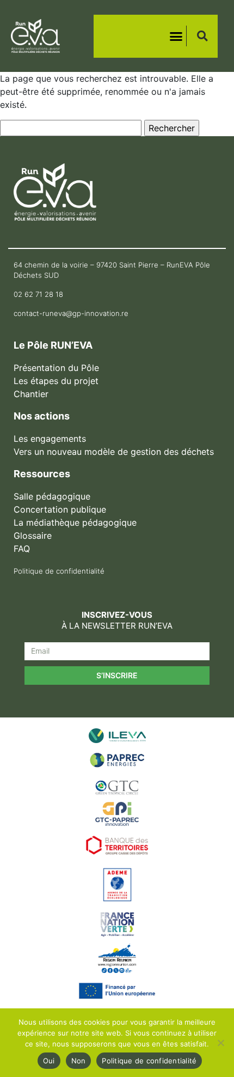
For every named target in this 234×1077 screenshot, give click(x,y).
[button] (176, 36)
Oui (49, 1060)
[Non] (220, 1042)
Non (78, 1060)
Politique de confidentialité (149, 1060)
